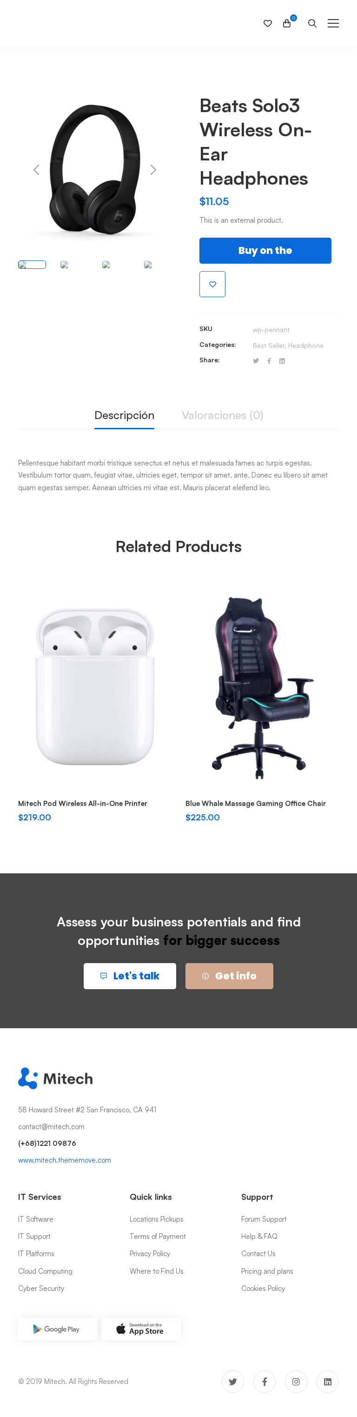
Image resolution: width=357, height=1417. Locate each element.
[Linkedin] (282, 361)
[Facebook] (269, 361)
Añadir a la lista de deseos (212, 284)
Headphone (306, 345)
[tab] (124, 415)
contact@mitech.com (51, 1126)
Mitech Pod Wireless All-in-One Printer (82, 803)
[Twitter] (256, 361)
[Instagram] (296, 1381)
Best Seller (268, 345)
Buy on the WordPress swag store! (266, 254)
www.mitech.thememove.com (64, 1160)
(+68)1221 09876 (47, 1143)
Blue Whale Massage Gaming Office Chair (255, 803)
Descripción (124, 415)
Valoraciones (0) (222, 415)
